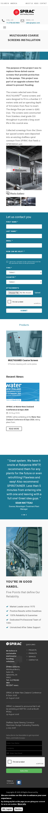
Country (11, 277)
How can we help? (15, 251)
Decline (18, 809)
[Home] (24, 12)
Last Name (11, 231)
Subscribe (24, 771)
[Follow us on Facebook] (19, 784)
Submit (24, 311)
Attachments (12, 288)
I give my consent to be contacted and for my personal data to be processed (25, 262)
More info (22, 804)
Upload (37, 293)
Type (9, 268)
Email (9, 241)
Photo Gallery (17, 193)
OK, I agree (7, 809)
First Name (12, 222)
